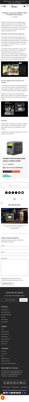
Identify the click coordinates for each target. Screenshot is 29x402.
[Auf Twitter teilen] (9, 192)
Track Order (4, 344)
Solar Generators (5, 312)
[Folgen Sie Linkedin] (14, 383)
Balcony (3, 317)
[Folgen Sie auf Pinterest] (17, 383)
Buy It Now (16, 171)
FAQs (2, 329)
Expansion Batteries (6, 314)
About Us (3, 351)
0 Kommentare (15, 186)
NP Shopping (18, 3)
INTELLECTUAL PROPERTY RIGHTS (8, 363)
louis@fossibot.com (13, 376)
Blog (2, 356)
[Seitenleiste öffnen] (2, 203)
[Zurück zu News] (14, 199)
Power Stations (5, 309)
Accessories (4, 322)
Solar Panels (4, 319)
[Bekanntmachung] (14, 2)
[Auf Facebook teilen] (6, 192)
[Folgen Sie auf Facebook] (5, 383)
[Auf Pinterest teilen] (13, 192)
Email (2, 252)
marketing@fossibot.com (15, 372)
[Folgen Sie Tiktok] (24, 383)
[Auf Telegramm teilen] (19, 192)
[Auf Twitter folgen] (8, 383)
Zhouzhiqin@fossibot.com (14, 374)
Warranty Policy (5, 334)
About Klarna (4, 341)
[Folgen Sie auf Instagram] (11, 383)
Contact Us (4, 353)
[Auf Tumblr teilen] (16, 192)
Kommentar (4, 258)
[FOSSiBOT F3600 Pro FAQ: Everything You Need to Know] (21, 199)
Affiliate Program (5, 358)
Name (3, 245)
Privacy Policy (15, 387)
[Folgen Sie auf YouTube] (21, 383)
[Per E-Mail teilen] (22, 192)
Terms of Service (5, 339)
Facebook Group (5, 361)
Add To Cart (7, 171)
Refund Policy (4, 336)
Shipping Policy (5, 331)
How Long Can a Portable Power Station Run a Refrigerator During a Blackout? (14, 226)
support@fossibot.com (17, 371)
